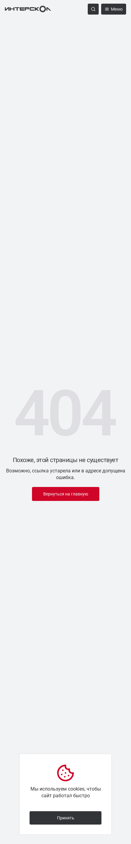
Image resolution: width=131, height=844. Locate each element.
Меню (116, 9)
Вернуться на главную (65, 494)
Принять (65, 817)
